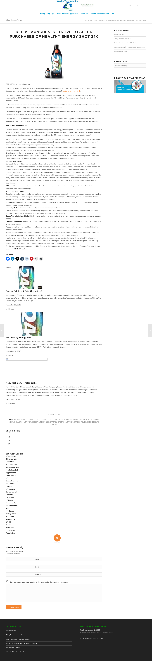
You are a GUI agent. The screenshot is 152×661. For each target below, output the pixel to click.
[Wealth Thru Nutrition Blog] (76, 5)
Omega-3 (35, 422)
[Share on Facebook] (9, 433)
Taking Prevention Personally (122, 39)
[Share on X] (9, 437)
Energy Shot (46, 419)
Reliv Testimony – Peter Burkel (21, 383)
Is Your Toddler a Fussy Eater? (15, 652)
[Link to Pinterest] (137, 5)
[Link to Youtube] (140, 5)
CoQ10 (37, 419)
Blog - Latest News (14, 20)
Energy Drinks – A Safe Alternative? (24, 291)
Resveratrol (51, 422)
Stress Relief (80, 422)
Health (62, 419)
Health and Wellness (75, 419)
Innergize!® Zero (119, 34)
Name (37, 559)
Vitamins (54, 425)
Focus (55, 419)
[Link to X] (130, 5)
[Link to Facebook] (133, 5)
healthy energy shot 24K (71, 91)
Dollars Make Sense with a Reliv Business (126, 43)
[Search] (112, 14)
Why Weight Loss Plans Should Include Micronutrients (129, 47)
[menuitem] (46, 14)
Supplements (93, 422)
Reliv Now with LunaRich (121, 51)
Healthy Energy (92, 419)
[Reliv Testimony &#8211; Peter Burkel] (27, 360)
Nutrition (27, 422)
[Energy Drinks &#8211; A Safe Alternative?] (32, 289)
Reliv (42, 422)
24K (15, 419)
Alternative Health (25, 419)
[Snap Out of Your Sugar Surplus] (2, 330)
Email (37, 567)
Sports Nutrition (65, 422)
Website (38, 574)
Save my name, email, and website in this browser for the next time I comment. (39, 582)
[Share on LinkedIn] (9, 444)
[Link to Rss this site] (144, 5)
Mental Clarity (15, 422)
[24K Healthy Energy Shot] (27, 335)
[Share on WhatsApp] (9, 440)
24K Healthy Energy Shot (18, 337)
